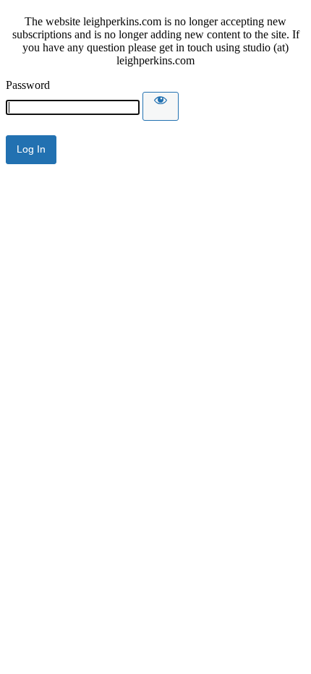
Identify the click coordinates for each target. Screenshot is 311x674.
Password (28, 85)
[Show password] (160, 106)
